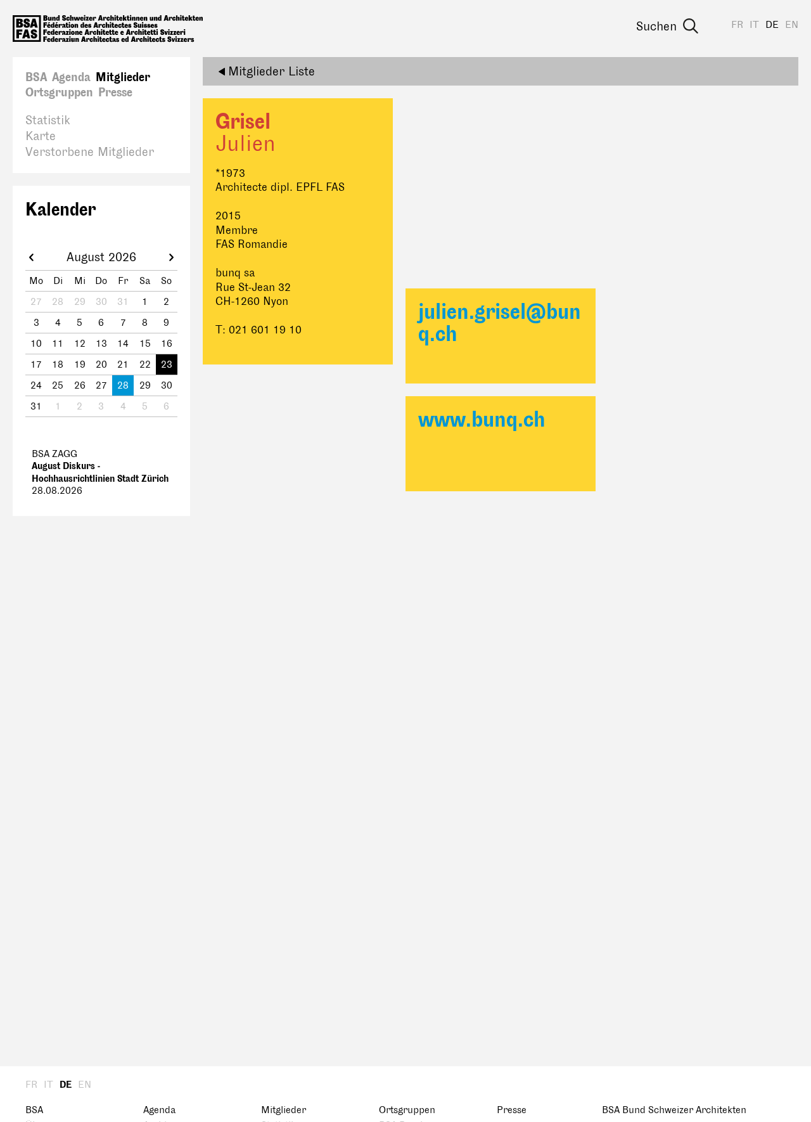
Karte (40, 136)
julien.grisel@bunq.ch (499, 323)
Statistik (47, 120)
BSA (36, 77)
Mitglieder (123, 77)
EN (791, 25)
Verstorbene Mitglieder (89, 152)
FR (737, 25)
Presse (115, 92)
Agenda (71, 77)
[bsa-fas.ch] (108, 28)
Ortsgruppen (59, 92)
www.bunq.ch (482, 420)
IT (754, 25)
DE (772, 25)
